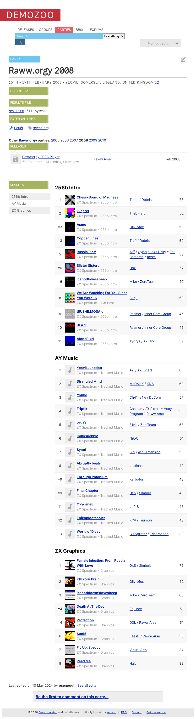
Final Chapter (87, 490)
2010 (102, 140)
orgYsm (83, 422)
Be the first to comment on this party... (72, 696)
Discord (137, 712)
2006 (64, 140)
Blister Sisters (88, 265)
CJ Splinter (138, 534)
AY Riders (144, 370)
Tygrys (135, 341)
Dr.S (133, 493)
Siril (132, 452)
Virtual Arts (138, 650)
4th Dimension (149, 452)
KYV (133, 520)
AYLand (149, 341)
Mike (133, 281)
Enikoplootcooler (91, 518)
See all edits (86, 685)
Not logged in (158, 43)
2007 (74, 140)
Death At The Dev (90, 606)
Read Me (84, 661)
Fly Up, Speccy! (89, 647)
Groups (46, 30)
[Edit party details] (183, 59)
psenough (67, 685)
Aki (132, 370)
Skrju (133, 298)
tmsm (151, 257)
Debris (147, 200)
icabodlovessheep (92, 279)
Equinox (136, 609)
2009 (93, 140)
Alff (132, 252)
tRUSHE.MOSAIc (90, 311)
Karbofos (137, 479)
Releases (26, 30)
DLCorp (155, 397)
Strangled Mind (89, 381)
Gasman (136, 409)
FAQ (124, 712)
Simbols (145, 493)
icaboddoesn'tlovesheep (97, 593)
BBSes (80, 30)
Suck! (81, 634)
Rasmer (135, 314)
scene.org (41, 128)
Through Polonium (92, 477)
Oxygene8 (85, 504)
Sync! (81, 449)
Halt (133, 663)
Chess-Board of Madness (97, 197)
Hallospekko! (87, 436)
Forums (96, 30)
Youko (82, 395)
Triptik (82, 409)
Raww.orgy (28, 140)
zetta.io (111, 712)
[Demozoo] (30, 15)
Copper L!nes (87, 238)
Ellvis (133, 425)
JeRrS (134, 506)
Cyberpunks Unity (152, 252)
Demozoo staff (47, 712)
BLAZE (82, 325)
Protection (85, 620)
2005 (55, 140)
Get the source (156, 712)
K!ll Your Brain (88, 579)
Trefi (133, 240)
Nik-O (134, 438)
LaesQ (135, 636)
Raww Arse (102, 159)
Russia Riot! (86, 252)
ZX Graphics (21, 210)
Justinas (136, 466)
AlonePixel (85, 339)
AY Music (19, 203)
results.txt (16, 111)
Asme (81, 224)
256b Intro (20, 196)
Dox (133, 268)
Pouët (18, 128)
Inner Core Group (157, 314)
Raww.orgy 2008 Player (41, 157)
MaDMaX (137, 384)
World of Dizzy (88, 531)
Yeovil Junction (89, 368)
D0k (133, 622)
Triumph (145, 520)
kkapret (83, 211)
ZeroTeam (148, 281)
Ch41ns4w (138, 397)
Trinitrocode (159, 534)
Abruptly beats (89, 463)
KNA (150, 384)
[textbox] (59, 36)
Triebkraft (137, 213)
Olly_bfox (137, 227)
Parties (64, 30)
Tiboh (134, 200)
